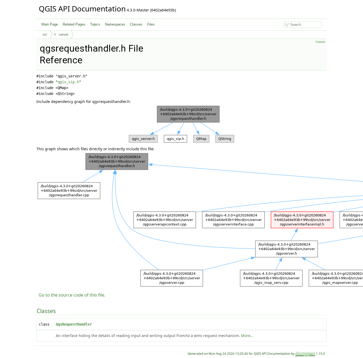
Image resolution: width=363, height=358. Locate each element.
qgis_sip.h (68, 82)
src (45, 34)
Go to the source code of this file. (72, 295)
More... (247, 335)
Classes (136, 24)
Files (151, 24)
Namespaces (115, 24)
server (63, 34)
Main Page (49, 24)
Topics (95, 24)
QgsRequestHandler (74, 324)
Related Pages (74, 24)
